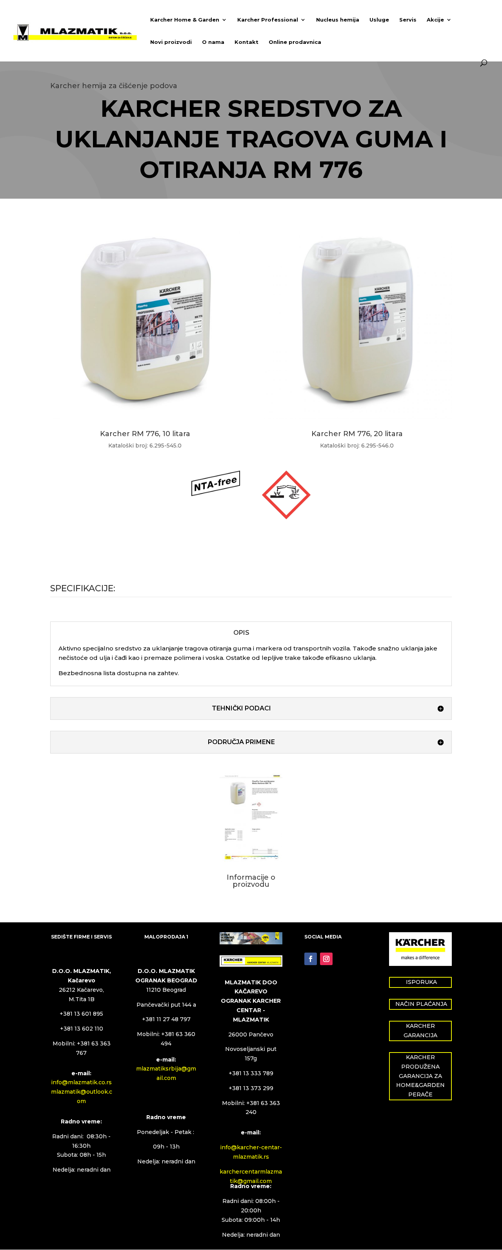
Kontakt (246, 42)
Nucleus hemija (337, 20)
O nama (213, 42)
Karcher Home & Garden (184, 20)
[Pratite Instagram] (326, 959)
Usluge (379, 20)
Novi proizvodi (171, 42)
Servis (408, 20)
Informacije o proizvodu (251, 881)
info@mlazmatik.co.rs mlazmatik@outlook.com (81, 1092)
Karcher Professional (267, 20)
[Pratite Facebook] (310, 959)
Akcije (435, 20)
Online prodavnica (295, 42)
